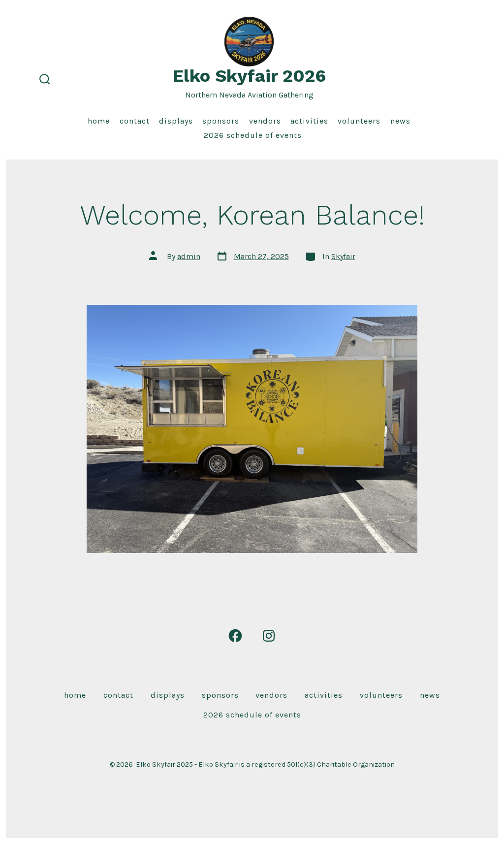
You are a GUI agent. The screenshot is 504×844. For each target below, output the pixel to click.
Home (99, 121)
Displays (176, 121)
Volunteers (359, 121)
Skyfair (343, 256)
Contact (135, 121)
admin (188, 256)
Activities (309, 121)
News (400, 121)
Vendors (265, 121)
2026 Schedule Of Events (253, 135)
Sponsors (220, 121)
